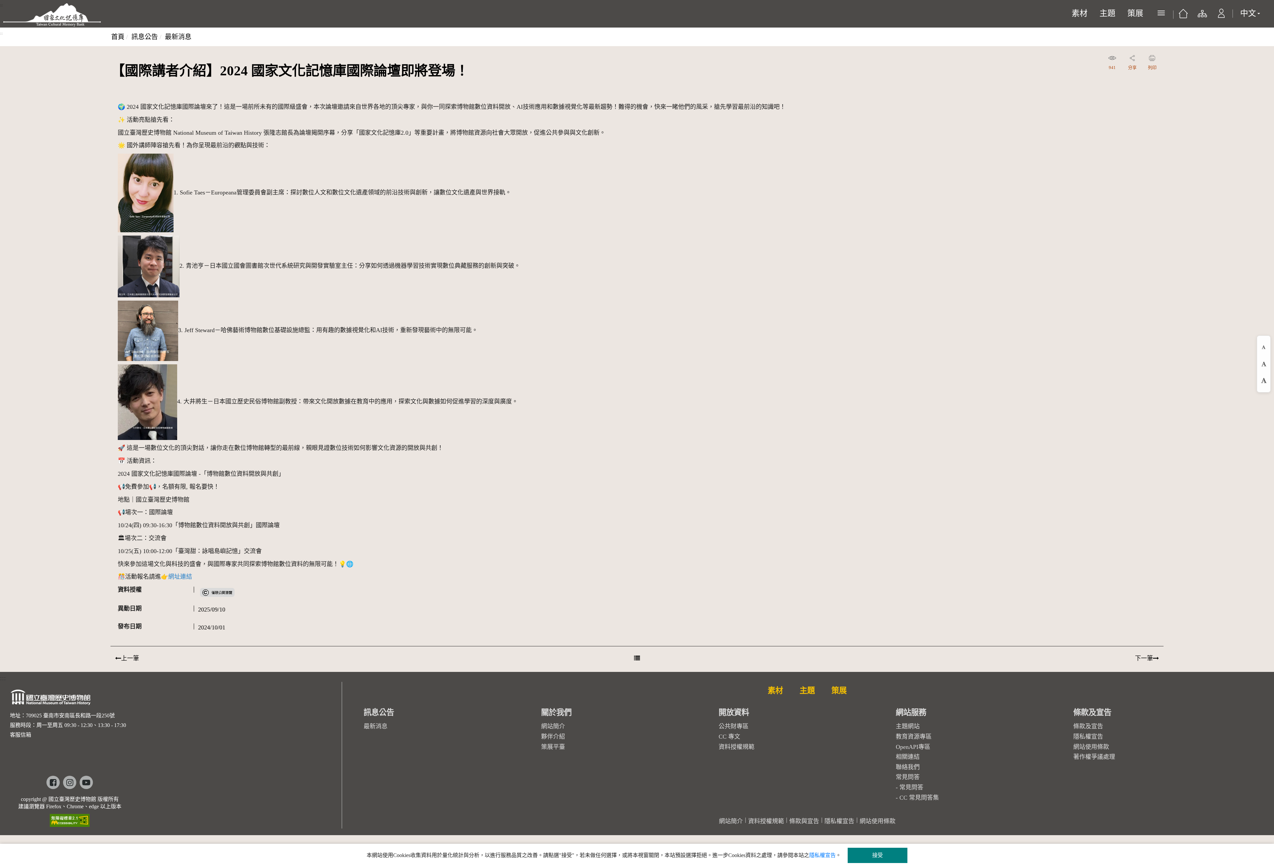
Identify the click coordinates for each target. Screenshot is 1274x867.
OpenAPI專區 (913, 747)
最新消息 (178, 36)
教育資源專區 (914, 736)
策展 (1135, 13)
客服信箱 (20, 735)
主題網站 (908, 726)
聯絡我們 (908, 767)
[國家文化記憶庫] (52, 15)
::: (1, 5)
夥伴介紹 (553, 736)
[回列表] (637, 658)
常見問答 (911, 787)
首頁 (117, 36)
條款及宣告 (1088, 726)
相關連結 (908, 757)
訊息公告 (144, 36)
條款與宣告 (804, 821)
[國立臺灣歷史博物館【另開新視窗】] (51, 699)
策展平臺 (553, 747)
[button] (1221, 16)
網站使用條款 (1091, 747)
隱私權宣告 (1088, 736)
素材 (1080, 13)
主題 (1107, 13)
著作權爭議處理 (1094, 757)
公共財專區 (733, 726)
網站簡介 (553, 726)
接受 (877, 855)
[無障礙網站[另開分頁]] (70, 818)
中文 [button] (1248, 13)
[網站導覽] (1201, 16)
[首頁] (1183, 16)
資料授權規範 (736, 747)
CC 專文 (729, 736)
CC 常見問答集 (919, 797)
